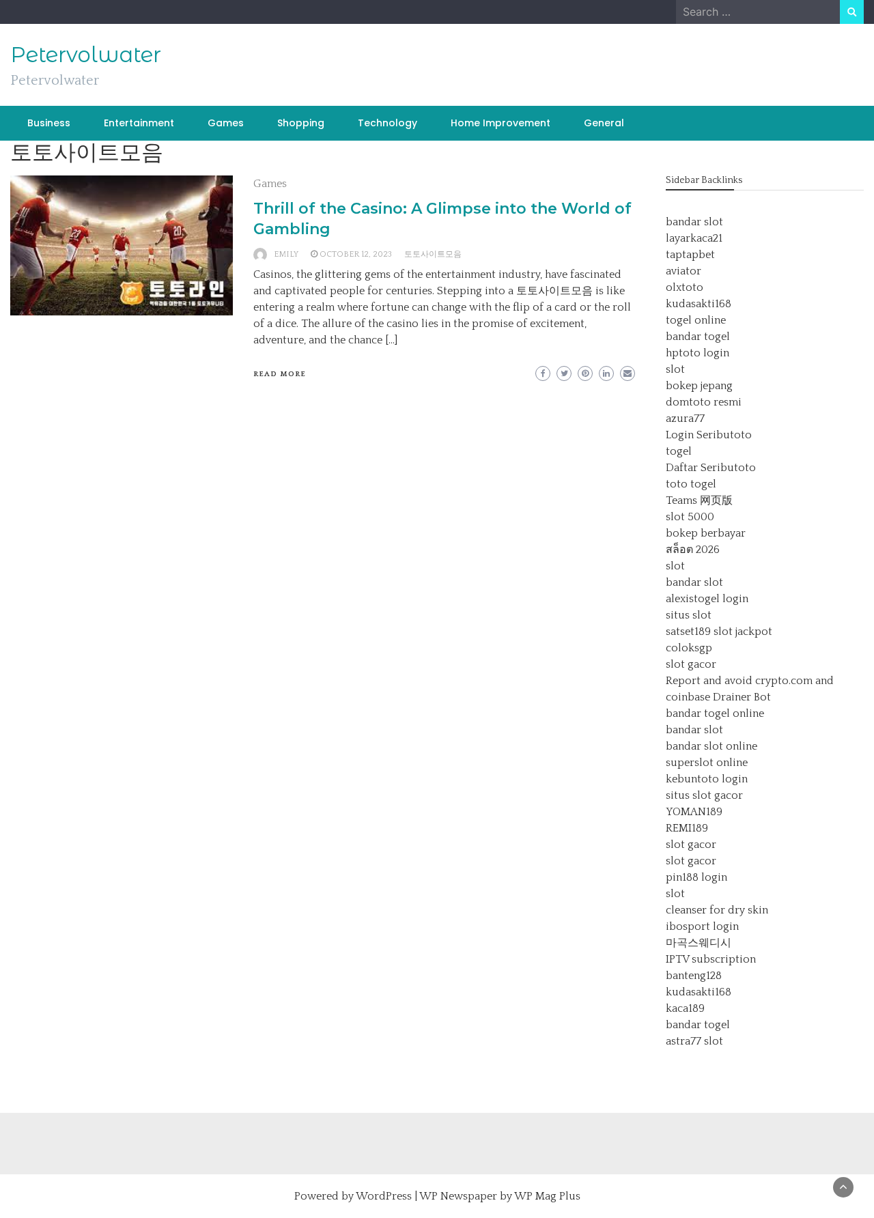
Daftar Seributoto (711, 468)
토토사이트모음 (433, 254)
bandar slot (694, 222)
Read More (279, 374)
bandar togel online (715, 713)
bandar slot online (711, 746)
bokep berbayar (706, 533)
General (604, 123)
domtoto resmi (704, 402)
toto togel (691, 484)
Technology (387, 123)
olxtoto (684, 287)
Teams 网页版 (699, 500)
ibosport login (702, 926)
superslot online (707, 762)
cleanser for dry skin (717, 910)
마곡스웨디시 (698, 943)
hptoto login (697, 353)
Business (48, 123)
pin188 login (696, 877)
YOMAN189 (694, 812)
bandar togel (698, 336)
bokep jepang (699, 386)
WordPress (384, 1196)
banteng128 (694, 975)
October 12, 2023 (356, 254)
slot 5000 (690, 517)
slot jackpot (743, 631)
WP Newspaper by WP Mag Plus (499, 1196)
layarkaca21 (694, 238)
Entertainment (139, 123)
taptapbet (690, 255)
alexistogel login (707, 599)
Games (226, 123)
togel (679, 451)
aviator (683, 271)
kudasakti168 (698, 304)
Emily (286, 254)
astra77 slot (694, 1041)
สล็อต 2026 (693, 549)
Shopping (300, 123)
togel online (696, 320)
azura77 (685, 418)
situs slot (688, 615)
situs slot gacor (704, 795)
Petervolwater (85, 55)
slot (675, 369)
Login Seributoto (709, 435)
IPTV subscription (711, 959)
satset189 (688, 631)
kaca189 (685, 1008)
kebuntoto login (707, 779)
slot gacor (691, 664)
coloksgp (689, 648)
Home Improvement (500, 123)
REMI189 (687, 828)
